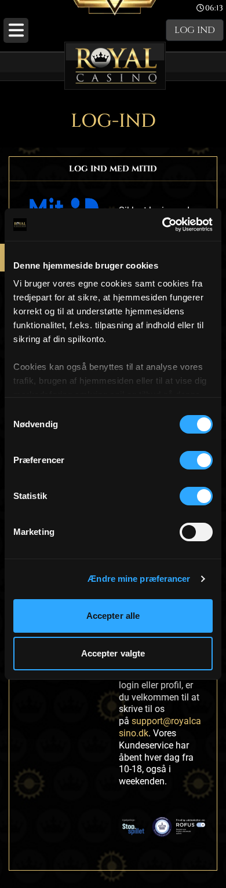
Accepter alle (113, 616)
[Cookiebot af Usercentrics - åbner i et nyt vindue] (162, 224)
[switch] (196, 460)
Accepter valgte (113, 653)
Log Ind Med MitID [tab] (113, 168)
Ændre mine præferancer (139, 579)
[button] (15, 30)
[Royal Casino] (115, 66)
